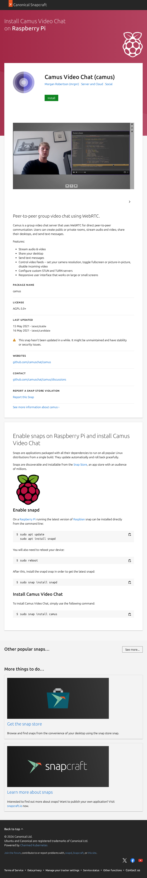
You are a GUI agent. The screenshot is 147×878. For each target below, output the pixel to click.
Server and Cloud (92, 84)
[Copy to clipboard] (130, 534)
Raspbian (79, 519)
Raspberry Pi (28, 519)
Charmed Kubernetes (34, 845)
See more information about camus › (36, 407)
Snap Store (80, 464)
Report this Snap (23, 397)
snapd (68, 852)
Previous (119, 201)
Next (129, 201)
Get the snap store (24, 723)
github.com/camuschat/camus (32, 362)
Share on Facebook (133, 860)
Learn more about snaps (30, 792)
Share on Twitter (125, 860)
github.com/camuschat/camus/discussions (39, 379)
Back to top (12, 829)
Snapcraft (78, 852)
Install (51, 98)
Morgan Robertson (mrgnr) (62, 84)
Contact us (133, 870)
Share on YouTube (140, 860)
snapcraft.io (14, 805)
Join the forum (12, 852)
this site (92, 852)
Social (108, 84)
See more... (132, 649)
